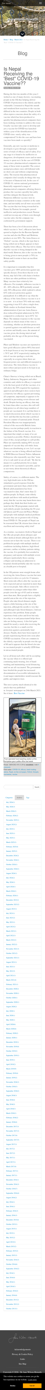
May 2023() (10, 922)
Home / (6, 39)
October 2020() (11, 997)
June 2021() (10, 966)
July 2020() (10, 1011)
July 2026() (10, 802)
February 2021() (12, 984)
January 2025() (11, 851)
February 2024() (12, 895)
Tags (27, 797)
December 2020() (12, 989)
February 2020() (12, 1033)
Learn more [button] (32, 1379)
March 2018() (11, 1113)
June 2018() (10, 1100)
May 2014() (10, 1282)
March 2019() (11, 1069)
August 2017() (11, 1144)
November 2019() (12, 1046)
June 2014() (10, 1277)
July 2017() (10, 1149)
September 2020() (12, 1002)
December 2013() (12, 1300)
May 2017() (10, 1157)
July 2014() (10, 1273)
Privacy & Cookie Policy (22, 1354)
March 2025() (11, 842)
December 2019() (12, 1042)
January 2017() (11, 1175)
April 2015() (11, 1242)
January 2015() (11, 1255)
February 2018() (12, 1117)
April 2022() (11, 935)
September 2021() (12, 958)
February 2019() (12, 1073)
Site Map (22, 1363)
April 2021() (11, 975)
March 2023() (11, 931)
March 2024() (11, 891)
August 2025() (11, 824)
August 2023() (11, 909)
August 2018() (11, 1095)
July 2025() (10, 829)
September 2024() (12, 869)
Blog (11, 39)
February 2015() (12, 1251)
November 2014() (12, 1260)
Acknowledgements (22, 1349)
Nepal (11, 772)
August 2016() (11, 1197)
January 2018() (11, 1122)
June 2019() (10, 1060)
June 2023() (10, 918)
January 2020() (11, 1037)
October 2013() (11, 1308)
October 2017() (11, 1135)
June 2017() (10, 1153)
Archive (19, 797)
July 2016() (10, 1202)
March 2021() (11, 980)
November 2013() (12, 1304)
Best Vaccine (19, 693)
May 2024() (10, 882)
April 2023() (11, 926)
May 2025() (10, 838)
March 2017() (11, 1166)
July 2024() (10, 878)
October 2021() (11, 953)
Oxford (29, 772)
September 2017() (12, 1140)
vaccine (14, 774)
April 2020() (11, 1024)
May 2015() (10, 1237)
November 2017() (12, 1131)
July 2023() (10, 913)
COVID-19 (16, 769)
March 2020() (11, 1029)
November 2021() (12, 949)
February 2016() (12, 1211)
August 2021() (11, 962)
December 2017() (12, 1126)
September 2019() (12, 1055)
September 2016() (12, 1193)
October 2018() (11, 1086)
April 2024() (11, 886)
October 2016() (11, 1188)
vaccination (7, 774)
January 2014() (11, 1295)
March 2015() (11, 1246)
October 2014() (11, 1264)
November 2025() (12, 820)
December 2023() (12, 900)
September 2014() (12, 1268)
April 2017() (11, 1162)
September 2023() (12, 904)
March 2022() (11, 940)
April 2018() (11, 1109)
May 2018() (10, 1104)
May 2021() (10, 971)
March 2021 (18, 39)
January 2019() (11, 1077)
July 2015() (10, 1233)
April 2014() (11, 1286)
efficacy (23, 769)
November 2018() (12, 1082)
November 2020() (12, 993)
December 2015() (12, 1220)
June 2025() (10, 833)
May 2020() (10, 1020)
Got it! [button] (32, 1385)
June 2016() (10, 1206)
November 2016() (12, 1184)
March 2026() (11, 811)
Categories (9, 797)
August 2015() (11, 1228)
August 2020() (11, 1006)
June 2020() (10, 1015)
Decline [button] (12, 1385)
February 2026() (12, 815)
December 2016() (12, 1180)
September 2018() (12, 1091)
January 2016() (11, 1215)
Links (22, 1359)
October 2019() (11, 1051)
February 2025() (12, 846)
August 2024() (11, 873)
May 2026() (10, 807)
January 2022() (11, 944)
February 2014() (12, 1291)
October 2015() (11, 1224)
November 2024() (12, 860)
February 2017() (12, 1171)
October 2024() (11, 864)
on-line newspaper (20, 772)
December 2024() (12, 855)
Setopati (35, 772)
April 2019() (11, 1064)
